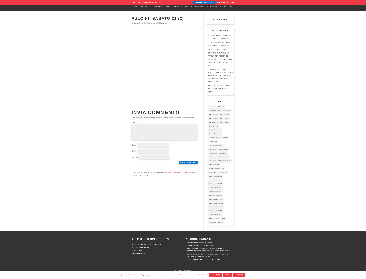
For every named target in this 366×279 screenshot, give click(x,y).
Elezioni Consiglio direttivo (216, 145)
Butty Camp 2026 (213, 122)
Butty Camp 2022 (213, 114)
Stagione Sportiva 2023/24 (216, 203)
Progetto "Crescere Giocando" (216, 168)
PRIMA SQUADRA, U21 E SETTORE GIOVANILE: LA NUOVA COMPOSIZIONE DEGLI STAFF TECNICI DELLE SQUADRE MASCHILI (220, 56)
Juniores (227, 157)
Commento (136, 123)
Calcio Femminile (213, 126)
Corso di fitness (213, 141)
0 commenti (164, 23)
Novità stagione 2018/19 (224, 160)
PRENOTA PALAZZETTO (205, 2)
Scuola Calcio (212, 172)
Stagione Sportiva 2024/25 (216, 207)
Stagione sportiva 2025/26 (216, 211)
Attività (156, 7)
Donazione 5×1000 (222, 2)
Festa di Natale (213, 153)
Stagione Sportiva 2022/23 (216, 199)
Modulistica (211, 7)
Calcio (221, 122)
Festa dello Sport (223, 149)
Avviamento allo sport (214, 110)
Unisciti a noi (226, 7)
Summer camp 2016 (214, 218)
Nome (134, 145)
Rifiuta (227, 275)
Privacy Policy (176, 270)
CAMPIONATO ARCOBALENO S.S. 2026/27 (200, 245)
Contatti (232, 2)
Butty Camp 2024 (213, 118)
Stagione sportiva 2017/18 (216, 180)
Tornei (223, 218)
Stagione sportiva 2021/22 (216, 195)
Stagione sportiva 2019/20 (216, 187)
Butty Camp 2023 (224, 114)
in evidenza (212, 157)
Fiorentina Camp (223, 153)
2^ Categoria (221, 107)
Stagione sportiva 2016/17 (216, 176)
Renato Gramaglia (140, 23)
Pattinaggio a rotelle (214, 164)
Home (136, 7)
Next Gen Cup (212, 160)
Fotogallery (197, 7)
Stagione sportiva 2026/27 (216, 214)
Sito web (135, 157)
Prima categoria (181, 7)
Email (134, 151)
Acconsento (215, 275)
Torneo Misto (212, 222)
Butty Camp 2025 (224, 118)
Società (144, 7)
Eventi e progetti (213, 149)
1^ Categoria (212, 107)
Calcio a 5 (227, 122)
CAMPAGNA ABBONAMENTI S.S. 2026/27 (200, 242)
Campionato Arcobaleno (215, 130)
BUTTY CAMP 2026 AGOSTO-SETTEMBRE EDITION (203, 259)
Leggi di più (239, 275)
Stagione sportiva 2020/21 (216, 191)
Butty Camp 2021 (226, 110)
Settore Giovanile (222, 172)
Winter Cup (220, 222)
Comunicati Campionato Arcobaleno (218, 137)
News (167, 7)
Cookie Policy (187, 270)
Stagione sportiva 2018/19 (216, 184)
